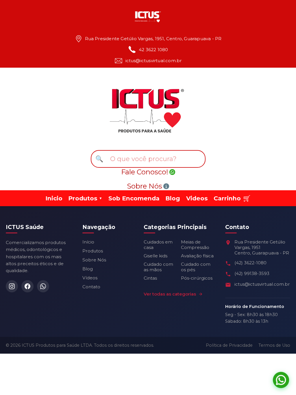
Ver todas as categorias (170, 294)
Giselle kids (155, 256)
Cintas (150, 278)
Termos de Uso (274, 345)
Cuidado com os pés (195, 266)
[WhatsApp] (43, 286)
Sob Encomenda (134, 198)
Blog (172, 198)
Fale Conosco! (144, 172)
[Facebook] (27, 286)
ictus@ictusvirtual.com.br (153, 60)
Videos (197, 198)
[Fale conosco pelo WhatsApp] (281, 380)
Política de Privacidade (229, 345)
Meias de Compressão (195, 244)
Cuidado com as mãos (158, 266)
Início (88, 242)
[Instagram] (12, 286)
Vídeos (89, 277)
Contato (91, 286)
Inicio (53, 198)
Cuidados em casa (158, 244)
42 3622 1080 (153, 49)
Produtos (92, 251)
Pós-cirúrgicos (196, 278)
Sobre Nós (144, 186)
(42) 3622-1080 (250, 262)
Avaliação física (197, 256)
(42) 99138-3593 (251, 273)
